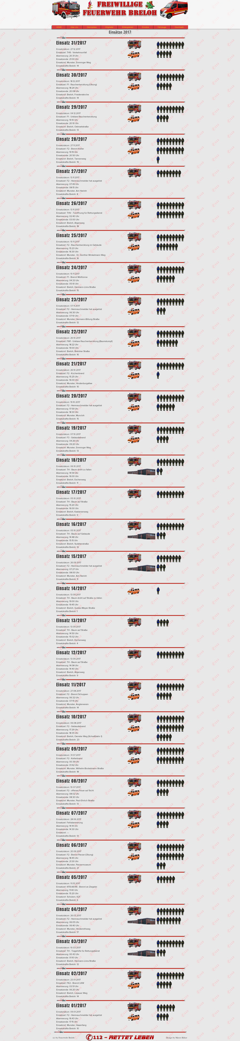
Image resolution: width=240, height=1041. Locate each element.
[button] (74, 27)
